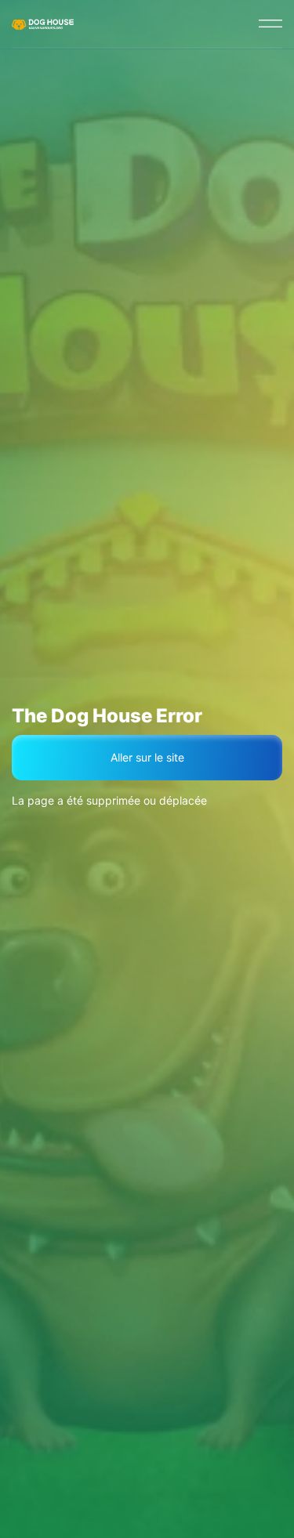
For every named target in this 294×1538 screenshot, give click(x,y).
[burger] (270, 23)
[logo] (44, 23)
